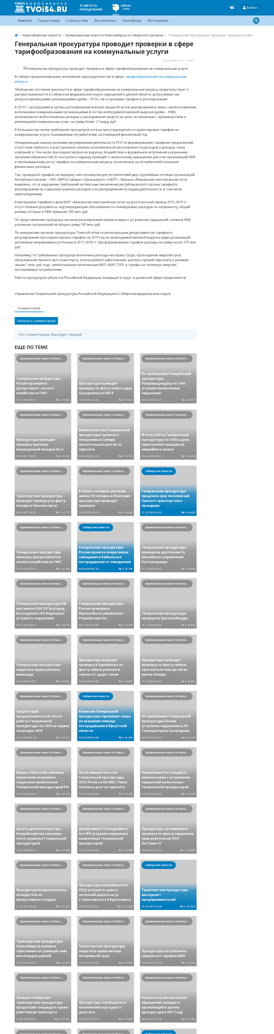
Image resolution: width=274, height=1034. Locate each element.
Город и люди (49, 20)
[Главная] (16, 35)
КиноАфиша (131, 20)
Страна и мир (77, 20)
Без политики (105, 20)
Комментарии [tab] (29, 308)
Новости (24, 20)
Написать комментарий (36, 321)
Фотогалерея (158, 20)
